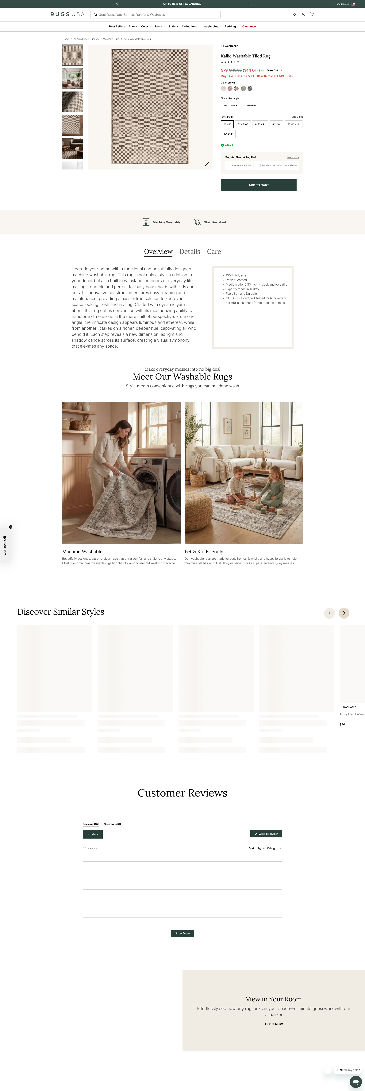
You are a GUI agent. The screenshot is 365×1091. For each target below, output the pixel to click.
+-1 (48, 742)
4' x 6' (227, 124)
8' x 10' (276, 124)
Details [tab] (189, 252)
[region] (217, 827)
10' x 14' (228, 133)
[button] (230, 61)
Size (132, 26)
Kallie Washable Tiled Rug (137, 38)
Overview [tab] (158, 252)
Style (172, 26)
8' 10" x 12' (294, 124)
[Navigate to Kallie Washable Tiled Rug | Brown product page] (54, 660)
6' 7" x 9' (260, 124)
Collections (189, 26)
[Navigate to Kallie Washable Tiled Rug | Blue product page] (135, 660)
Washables (211, 26)
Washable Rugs (111, 38)
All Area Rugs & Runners (86, 38)
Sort (252, 870)
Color (144, 26)
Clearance (249, 26)
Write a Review (270, 856)
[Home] (67, 15)
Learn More (293, 157)
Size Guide (297, 116)
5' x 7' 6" (243, 124)
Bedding (230, 26)
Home (66, 38)
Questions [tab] (112, 847)
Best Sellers (117, 26)
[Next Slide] (279, 827)
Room (158, 26)
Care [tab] (214, 252)
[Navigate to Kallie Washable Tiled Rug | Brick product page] (216, 660)
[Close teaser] (11, 527)
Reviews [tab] (91, 847)
